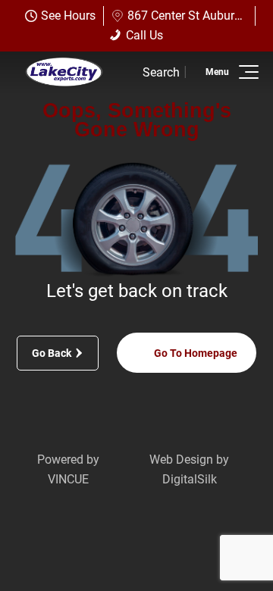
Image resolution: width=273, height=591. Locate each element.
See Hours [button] (68, 15)
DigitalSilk (189, 479)
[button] (246, 72)
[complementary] (227, 545)
